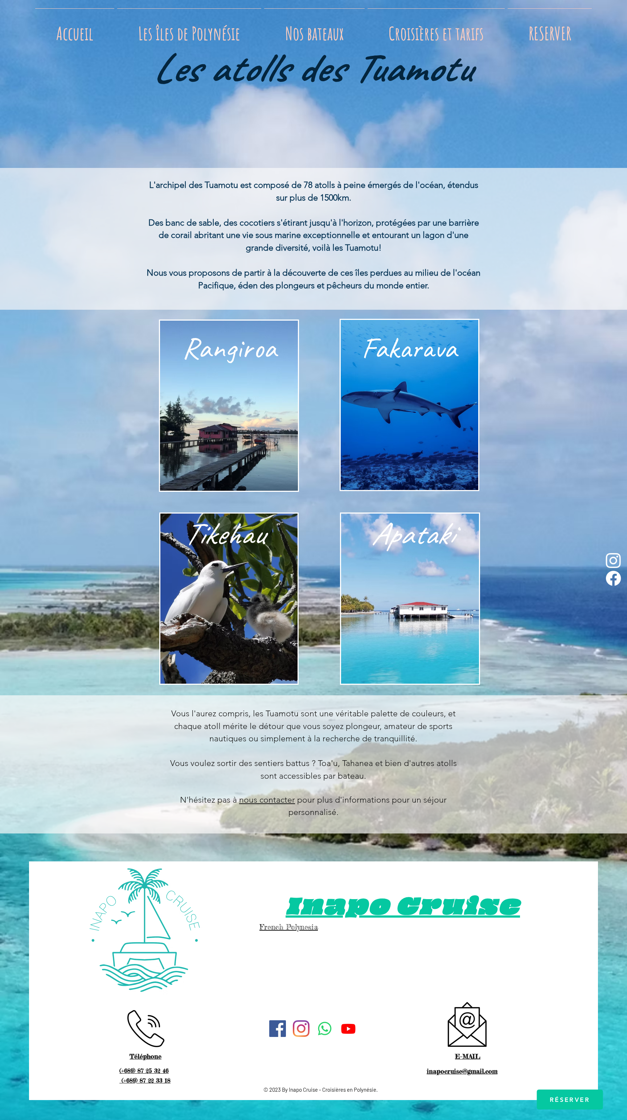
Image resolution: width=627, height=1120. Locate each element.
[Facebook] (613, 578)
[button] (189, 30)
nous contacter (267, 800)
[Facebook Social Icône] (277, 1028)
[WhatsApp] (324, 1028)
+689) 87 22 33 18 (147, 1080)
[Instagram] (613, 560)
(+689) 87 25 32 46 (144, 1070)
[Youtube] (348, 1028)
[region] (229, 407)
